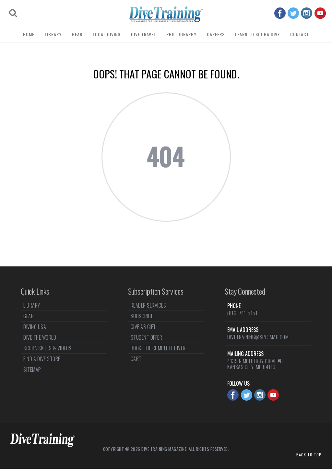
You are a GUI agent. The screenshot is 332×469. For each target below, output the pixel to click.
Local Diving (107, 34)
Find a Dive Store (41, 359)
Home (28, 34)
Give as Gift (143, 327)
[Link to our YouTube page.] (320, 13)
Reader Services (148, 306)
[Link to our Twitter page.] (293, 13)
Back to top (309, 454)
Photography (181, 34)
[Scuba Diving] (166, 14)
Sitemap (32, 369)
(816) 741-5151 (242, 313)
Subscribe (142, 316)
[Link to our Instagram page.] (306, 13)
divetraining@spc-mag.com (258, 337)
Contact (299, 34)
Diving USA (34, 327)
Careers (216, 34)
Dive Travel (143, 34)
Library (53, 34)
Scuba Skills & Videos (47, 348)
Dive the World (39, 337)
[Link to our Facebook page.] (280, 13)
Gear (77, 34)
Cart (136, 359)
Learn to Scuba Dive (257, 34)
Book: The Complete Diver (158, 348)
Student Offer (146, 337)
